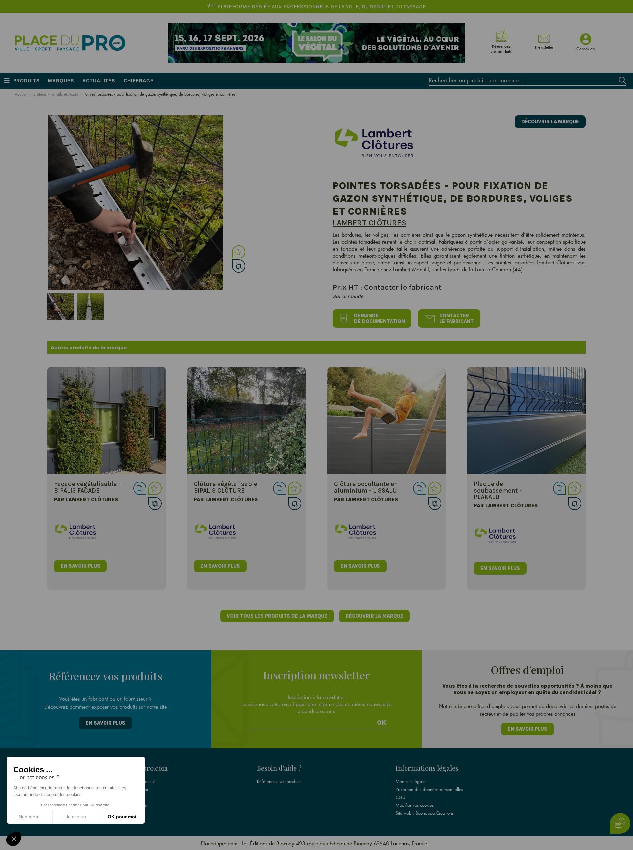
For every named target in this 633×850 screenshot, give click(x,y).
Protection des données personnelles (429, 789)
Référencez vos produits (279, 781)
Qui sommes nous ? (137, 781)
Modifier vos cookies (415, 805)
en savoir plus (80, 566)
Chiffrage (139, 80)
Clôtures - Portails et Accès (55, 94)
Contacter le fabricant (456, 318)
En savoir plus (105, 723)
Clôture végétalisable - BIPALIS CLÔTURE (227, 487)
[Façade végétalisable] (106, 420)
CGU (400, 797)
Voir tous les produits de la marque (277, 616)
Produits (26, 80)
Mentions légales (411, 781)
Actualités (98, 80)
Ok (381, 722)
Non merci (29, 816)
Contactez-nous (133, 805)
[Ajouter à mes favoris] (238, 251)
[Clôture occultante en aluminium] (386, 420)
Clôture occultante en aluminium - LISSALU (366, 487)
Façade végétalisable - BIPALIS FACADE (87, 487)
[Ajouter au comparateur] (238, 266)
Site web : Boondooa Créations (425, 813)
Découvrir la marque (550, 122)
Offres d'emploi (133, 789)
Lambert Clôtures (369, 222)
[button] (14, 839)
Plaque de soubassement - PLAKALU (498, 490)
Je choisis (76, 816)
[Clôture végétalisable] (246, 420)
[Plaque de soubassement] (526, 420)
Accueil (21, 94)
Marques (61, 80)
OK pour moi (122, 816)
